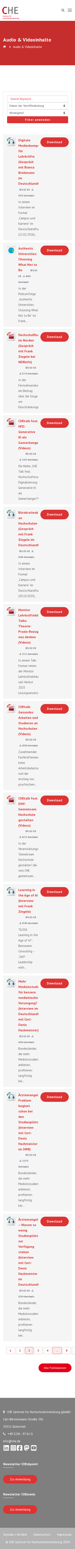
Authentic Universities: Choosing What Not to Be (27, 259)
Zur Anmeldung (20, 1479)
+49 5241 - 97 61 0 (20, 1434)
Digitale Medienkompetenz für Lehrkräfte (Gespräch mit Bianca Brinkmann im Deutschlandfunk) (32, 162)
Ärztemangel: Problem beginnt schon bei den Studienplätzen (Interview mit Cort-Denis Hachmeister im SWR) (30, 1122)
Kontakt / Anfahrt (15, 1534)
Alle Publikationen (55, 1368)
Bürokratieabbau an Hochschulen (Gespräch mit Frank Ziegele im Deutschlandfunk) (31, 528)
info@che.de (11, 1441)
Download (54, 142)
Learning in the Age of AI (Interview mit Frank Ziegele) (28, 901)
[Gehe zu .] (5, 47)
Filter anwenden (37, 120)
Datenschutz (42, 1534)
